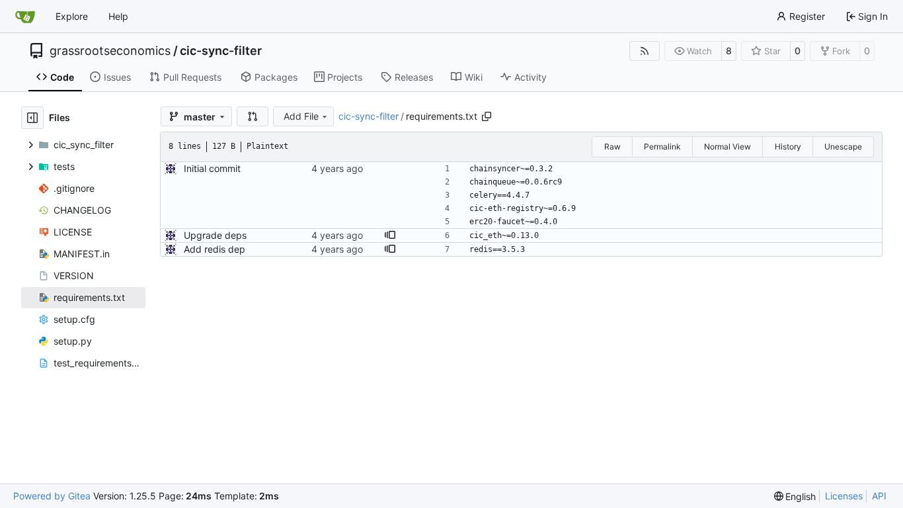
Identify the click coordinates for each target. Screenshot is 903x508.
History (788, 146)
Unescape (843, 146)
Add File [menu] (301, 116)
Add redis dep (214, 249)
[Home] (25, 16)
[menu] (795, 496)
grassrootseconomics (110, 51)
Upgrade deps (215, 235)
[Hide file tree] (32, 117)
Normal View (727, 146)
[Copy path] (486, 116)
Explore (72, 16)
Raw (612, 146)
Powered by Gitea (52, 495)
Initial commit (212, 168)
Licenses (844, 495)
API (879, 495)
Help (118, 16)
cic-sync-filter (221, 51)
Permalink (662, 146)
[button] (252, 116)
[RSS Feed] (644, 51)
